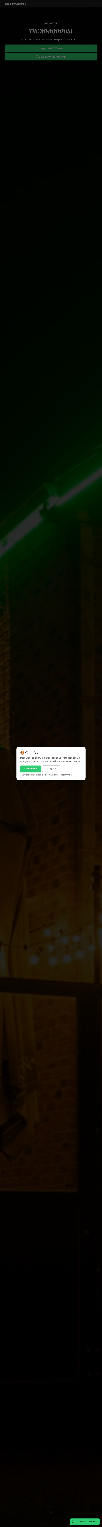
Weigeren (51, 768)
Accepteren (30, 768)
